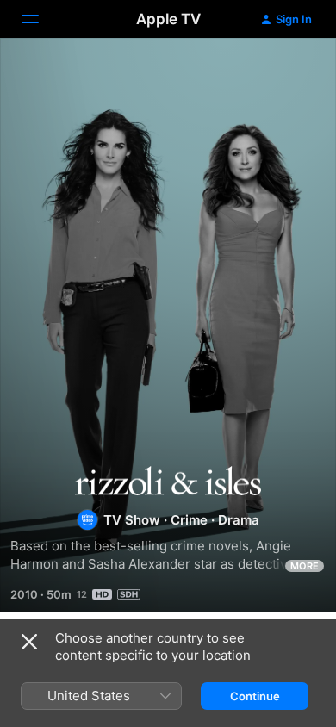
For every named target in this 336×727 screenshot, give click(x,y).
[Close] (29, 641)
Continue (255, 696)
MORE (304, 566)
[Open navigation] (40, 19)
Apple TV (168, 19)
